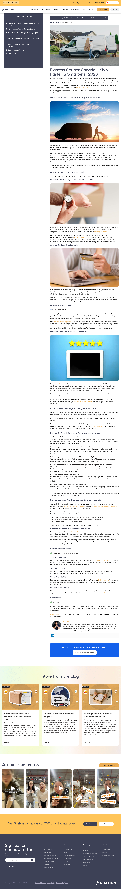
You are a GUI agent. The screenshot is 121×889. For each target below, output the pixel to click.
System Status (106, 849)
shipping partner (97, 426)
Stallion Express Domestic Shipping (104, 506)
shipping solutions (100, 232)
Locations (65, 9)
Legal (66, 883)
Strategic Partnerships (90, 853)
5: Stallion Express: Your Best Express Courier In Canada (23, 45)
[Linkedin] (52, 635)
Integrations (75, 9)
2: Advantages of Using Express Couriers (21, 29)
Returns (46, 864)
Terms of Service (40, 883)
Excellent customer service (82, 401)
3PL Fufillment (48, 849)
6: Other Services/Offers (15, 50)
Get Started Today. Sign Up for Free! (84, 652)
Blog (83, 9)
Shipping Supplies (49, 867)
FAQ (65, 867)
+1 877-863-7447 (99, 2)
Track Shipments (77, 2)
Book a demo (106, 824)
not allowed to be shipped (79, 532)
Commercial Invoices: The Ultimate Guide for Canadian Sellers (17, 716)
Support (91, 9)
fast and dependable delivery (107, 302)
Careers (85, 850)
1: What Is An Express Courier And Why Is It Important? (22, 24)
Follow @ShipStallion (109, 765)
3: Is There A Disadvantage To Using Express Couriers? (22, 34)
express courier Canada (82, 237)
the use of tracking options (63, 321)
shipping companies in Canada (74, 506)
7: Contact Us (11, 53)
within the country (82, 87)
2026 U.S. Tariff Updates (10, 3)
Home (54, 18)
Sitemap (105, 852)
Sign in (114, 9)
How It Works (68, 849)
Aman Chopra (54, 22)
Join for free (103, 9)
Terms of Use (60, 883)
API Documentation (108, 855)
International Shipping (51, 858)
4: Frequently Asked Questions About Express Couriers (23, 39)
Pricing (56, 9)
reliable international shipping (101, 593)
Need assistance (56, 614)
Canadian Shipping (50, 855)
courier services (66, 424)
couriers (59, 384)
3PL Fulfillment (45, 9)
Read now (7, 742)
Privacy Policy (51, 883)
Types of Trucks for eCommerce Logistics (59, 715)
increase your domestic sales (80, 93)
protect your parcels (104, 560)
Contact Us (88, 2)
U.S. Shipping (48, 852)
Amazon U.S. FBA (49, 861)
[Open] (13, 788)
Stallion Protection (89, 856)
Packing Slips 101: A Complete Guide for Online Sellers (98, 715)
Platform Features (69, 855)
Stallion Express (103, 580)
